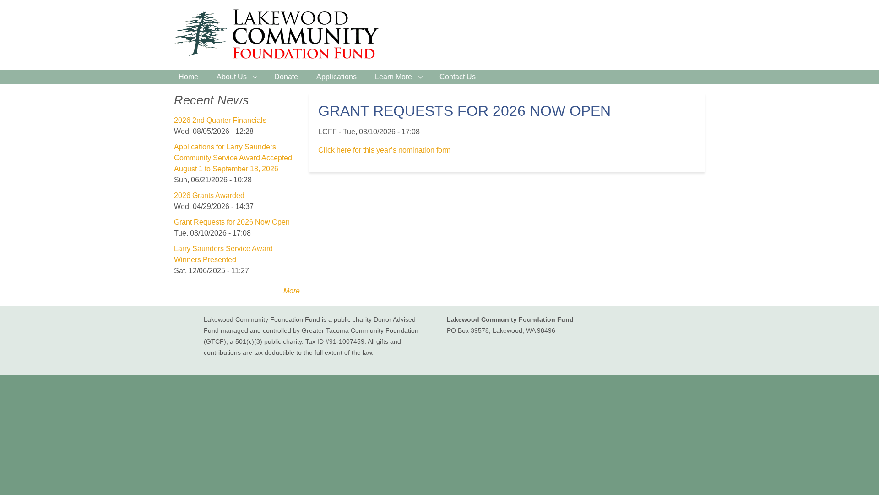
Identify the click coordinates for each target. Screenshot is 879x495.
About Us (232, 77)
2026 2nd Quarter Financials (220, 120)
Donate (286, 77)
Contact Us (458, 77)
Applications (336, 77)
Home (188, 77)
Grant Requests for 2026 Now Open (232, 222)
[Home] (280, 34)
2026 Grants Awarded (209, 195)
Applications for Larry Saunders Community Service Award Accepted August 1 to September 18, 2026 (233, 158)
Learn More (393, 77)
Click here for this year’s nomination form (384, 150)
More (291, 291)
